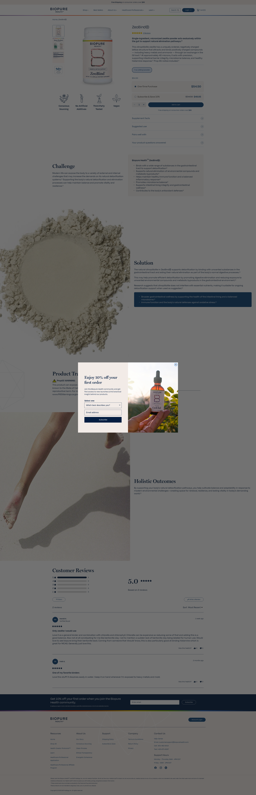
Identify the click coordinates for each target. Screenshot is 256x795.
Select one (89, 401)
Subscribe (103, 419)
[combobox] (102, 405)
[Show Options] (120, 405)
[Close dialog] (175, 364)
